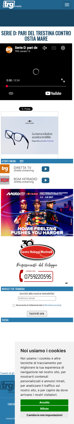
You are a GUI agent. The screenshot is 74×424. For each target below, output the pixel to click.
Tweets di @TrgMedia (12, 373)
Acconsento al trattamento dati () (38, 305)
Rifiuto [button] (44, 408)
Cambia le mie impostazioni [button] (44, 415)
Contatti (12, 404)
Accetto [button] (44, 402)
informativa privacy (52, 305)
